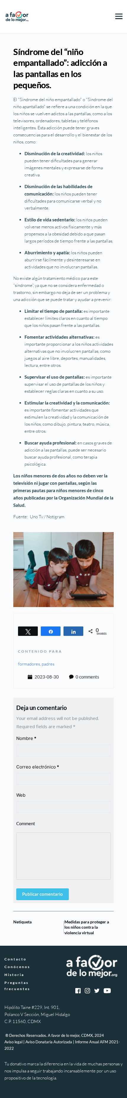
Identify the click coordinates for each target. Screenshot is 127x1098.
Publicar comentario (42, 894)
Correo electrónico (37, 767)
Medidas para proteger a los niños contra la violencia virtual (86, 927)
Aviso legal (13, 1041)
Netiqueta (22, 921)
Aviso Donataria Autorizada (48, 1041)
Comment (25, 823)
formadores (29, 664)
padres (48, 664)
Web (20, 795)
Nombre (26, 738)
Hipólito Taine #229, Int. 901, (32, 1007)
